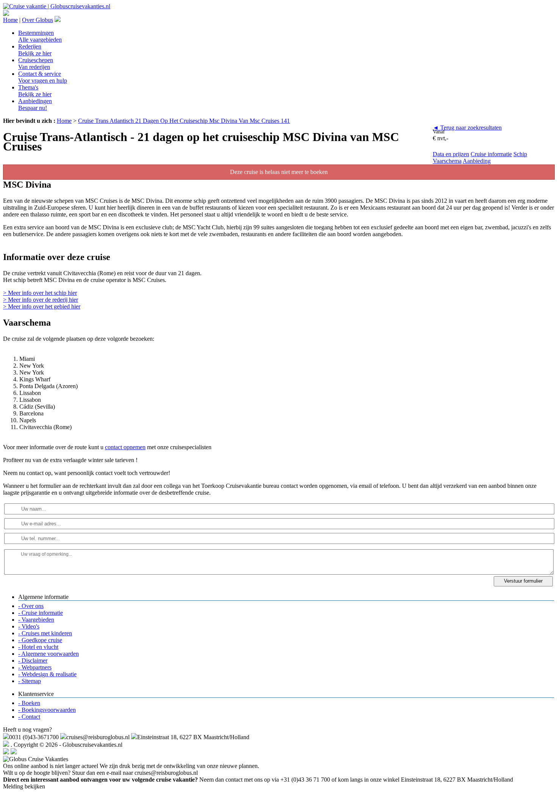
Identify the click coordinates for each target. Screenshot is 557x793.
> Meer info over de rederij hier (40, 299)
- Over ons (31, 606)
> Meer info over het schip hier (40, 293)
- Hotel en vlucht (38, 647)
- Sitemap (29, 681)
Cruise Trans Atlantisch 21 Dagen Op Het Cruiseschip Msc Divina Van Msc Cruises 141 (184, 121)
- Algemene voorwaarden (48, 653)
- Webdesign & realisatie (47, 674)
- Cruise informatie (40, 613)
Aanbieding (477, 161)
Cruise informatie (491, 154)
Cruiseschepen (35, 63)
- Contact (29, 716)
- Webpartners (35, 667)
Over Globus (37, 20)
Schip (520, 154)
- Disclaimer (32, 660)
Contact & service (42, 77)
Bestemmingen (40, 36)
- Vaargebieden (36, 619)
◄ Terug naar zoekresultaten (467, 127)
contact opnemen (125, 447)
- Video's (28, 626)
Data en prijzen (451, 154)
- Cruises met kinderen (45, 633)
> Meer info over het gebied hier (41, 306)
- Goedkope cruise (40, 640)
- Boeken (29, 703)
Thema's (35, 90)
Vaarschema (447, 161)
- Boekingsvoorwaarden (47, 710)
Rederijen (35, 49)
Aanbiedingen (35, 104)
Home (10, 20)
